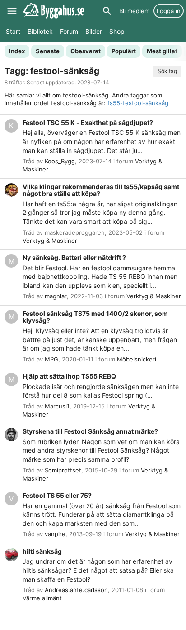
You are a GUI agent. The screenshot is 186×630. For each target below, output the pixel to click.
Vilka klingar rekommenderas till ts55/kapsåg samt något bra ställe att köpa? (101, 190)
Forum (69, 31)
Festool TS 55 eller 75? (57, 495)
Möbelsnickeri (136, 359)
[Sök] (107, 11)
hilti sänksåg (42, 551)
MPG (51, 359)
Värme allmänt (42, 598)
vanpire (55, 533)
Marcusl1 (57, 406)
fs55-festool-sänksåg (137, 103)
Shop (117, 31)
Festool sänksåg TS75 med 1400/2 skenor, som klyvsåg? (95, 317)
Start (13, 31)
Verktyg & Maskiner (50, 240)
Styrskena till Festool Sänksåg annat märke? (90, 431)
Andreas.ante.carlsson (76, 589)
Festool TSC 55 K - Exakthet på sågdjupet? (88, 122)
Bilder (93, 31)
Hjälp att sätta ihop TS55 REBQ (69, 376)
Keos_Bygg (60, 161)
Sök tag (167, 71)
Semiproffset (63, 470)
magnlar (56, 296)
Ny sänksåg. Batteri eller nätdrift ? (74, 257)
